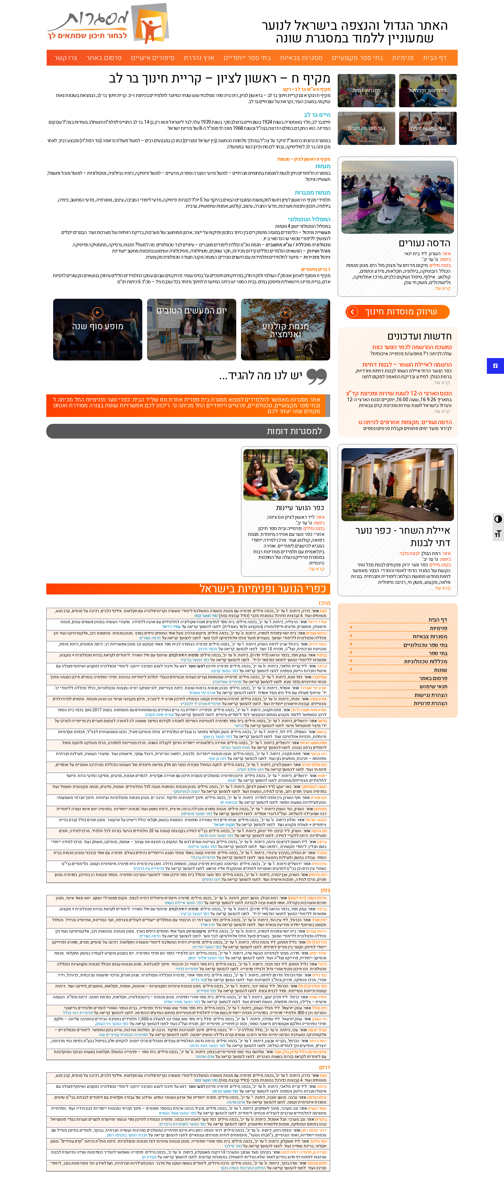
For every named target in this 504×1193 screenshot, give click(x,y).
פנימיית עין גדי (202, 857)
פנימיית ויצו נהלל (78, 1013)
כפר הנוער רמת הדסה (207, 1046)
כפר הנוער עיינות (300, 508)
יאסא (232, 780)
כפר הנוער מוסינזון (196, 814)
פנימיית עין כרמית (148, 868)
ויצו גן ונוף (217, 758)
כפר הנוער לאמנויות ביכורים (182, 1124)
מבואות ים (229, 802)
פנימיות (402, 58)
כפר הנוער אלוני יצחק (206, 958)
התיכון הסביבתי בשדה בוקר (243, 1168)
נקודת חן (149, 1157)
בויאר (239, 726)
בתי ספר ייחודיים (247, 58)
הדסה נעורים (150, 638)
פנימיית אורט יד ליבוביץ (200, 704)
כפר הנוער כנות (206, 616)
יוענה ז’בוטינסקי (186, 791)
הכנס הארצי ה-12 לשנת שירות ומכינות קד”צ (399, 393)
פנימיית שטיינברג (227, 682)
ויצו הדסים (211, 879)
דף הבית (435, 58)
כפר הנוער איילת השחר (183, 903)
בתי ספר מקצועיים (357, 58)
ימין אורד (207, 925)
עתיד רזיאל (171, 627)
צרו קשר (65, 58)
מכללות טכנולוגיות (425, 662)
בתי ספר (438, 653)
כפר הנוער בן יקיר (194, 660)
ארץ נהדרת (199, 58)
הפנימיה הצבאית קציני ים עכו (123, 1035)
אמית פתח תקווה (159, 715)
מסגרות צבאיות (301, 58)
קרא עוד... (314, 569)
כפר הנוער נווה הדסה (216, 836)
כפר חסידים (206, 991)
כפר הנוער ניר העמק (112, 1024)
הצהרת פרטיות (430, 703)
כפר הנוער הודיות (206, 947)
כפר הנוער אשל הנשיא (177, 1113)
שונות (440, 670)
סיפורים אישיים (153, 58)
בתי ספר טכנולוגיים (425, 645)
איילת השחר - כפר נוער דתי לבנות (403, 537)
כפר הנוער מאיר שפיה (182, 1002)
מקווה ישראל (224, 825)
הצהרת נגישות (431, 695)
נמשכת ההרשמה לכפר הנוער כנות (412, 347)
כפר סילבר (233, 1146)
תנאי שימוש (433, 687)
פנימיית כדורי (187, 969)
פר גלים (197, 980)
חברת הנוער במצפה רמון (127, 1135)
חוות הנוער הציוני (235, 748)
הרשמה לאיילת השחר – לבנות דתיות (407, 365)
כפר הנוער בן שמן (218, 737)
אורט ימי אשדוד (202, 693)
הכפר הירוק (207, 649)
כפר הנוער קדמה (224, 671)
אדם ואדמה (205, 1057)
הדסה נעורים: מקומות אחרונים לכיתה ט (405, 422)
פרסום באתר (104, 58)
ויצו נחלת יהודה (250, 769)
